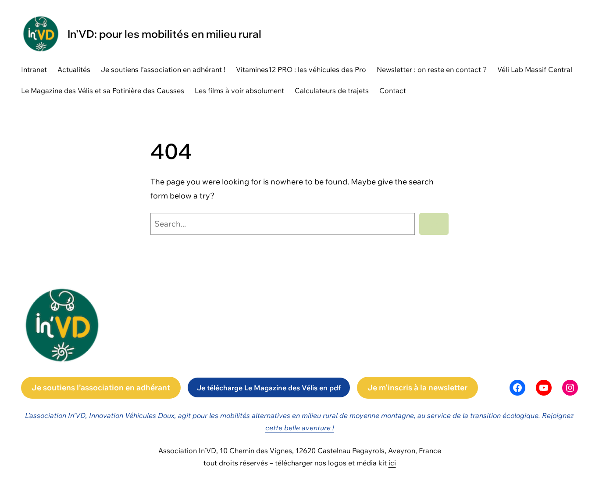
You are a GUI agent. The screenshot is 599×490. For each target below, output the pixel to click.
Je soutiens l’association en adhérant (101, 387)
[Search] (434, 224)
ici (392, 462)
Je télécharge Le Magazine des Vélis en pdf (269, 387)
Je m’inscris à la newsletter (417, 387)
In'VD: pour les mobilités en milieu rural (164, 33)
